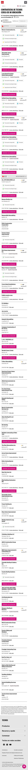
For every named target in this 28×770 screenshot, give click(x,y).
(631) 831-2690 (5, 661)
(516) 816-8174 (5, 192)
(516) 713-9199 (5, 626)
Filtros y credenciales (7, 21)
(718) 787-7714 (5, 428)
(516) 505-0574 (5, 66)
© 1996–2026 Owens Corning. (7, 762)
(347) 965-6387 (5, 653)
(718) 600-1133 (5, 508)
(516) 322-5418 (5, 288)
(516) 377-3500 (5, 530)
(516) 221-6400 (5, 593)
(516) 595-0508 (5, 420)
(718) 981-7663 (5, 555)
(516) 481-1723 (5, 219)
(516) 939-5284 (5, 699)
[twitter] (7, 744)
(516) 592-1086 (5, 367)
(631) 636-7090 (5, 515)
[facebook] (4, 744)
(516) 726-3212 (5, 567)
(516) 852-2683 (5, 228)
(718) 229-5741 (5, 280)
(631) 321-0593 (5, 45)
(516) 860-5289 (5, 260)
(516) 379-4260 (5, 636)
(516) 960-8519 (5, 500)
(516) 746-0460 (5, 354)
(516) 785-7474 (5, 457)
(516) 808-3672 (5, 299)
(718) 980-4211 (5, 438)
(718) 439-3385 (5, 546)
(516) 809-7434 (5, 678)
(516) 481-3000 (5, 169)
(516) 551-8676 (5, 243)
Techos (3, 6)
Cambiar (17, 17)
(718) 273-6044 (5, 315)
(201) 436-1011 (5, 487)
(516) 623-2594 (5, 465)
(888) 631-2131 (5, 110)
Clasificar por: (15, 21)
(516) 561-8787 (5, 323)
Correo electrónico (13, 45)
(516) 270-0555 (5, 394)
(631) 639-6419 (5, 413)
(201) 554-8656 (5, 615)
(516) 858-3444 (5, 307)
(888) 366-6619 (5, 580)
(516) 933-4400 (5, 384)
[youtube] (10, 744)
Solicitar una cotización (9, 49)
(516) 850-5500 (5, 91)
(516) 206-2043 (5, 601)
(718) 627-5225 (5, 670)
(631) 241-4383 (5, 689)
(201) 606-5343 (5, 538)
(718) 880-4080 (5, 476)
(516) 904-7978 (5, 645)
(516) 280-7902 (5, 377)
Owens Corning (2, 2)
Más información (20, 26)
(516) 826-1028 (5, 449)
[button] (25, 31)
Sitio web (21, 45)
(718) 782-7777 (5, 332)
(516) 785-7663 (5, 208)
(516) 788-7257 (5, 130)
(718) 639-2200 (5, 403)
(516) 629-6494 (5, 343)
